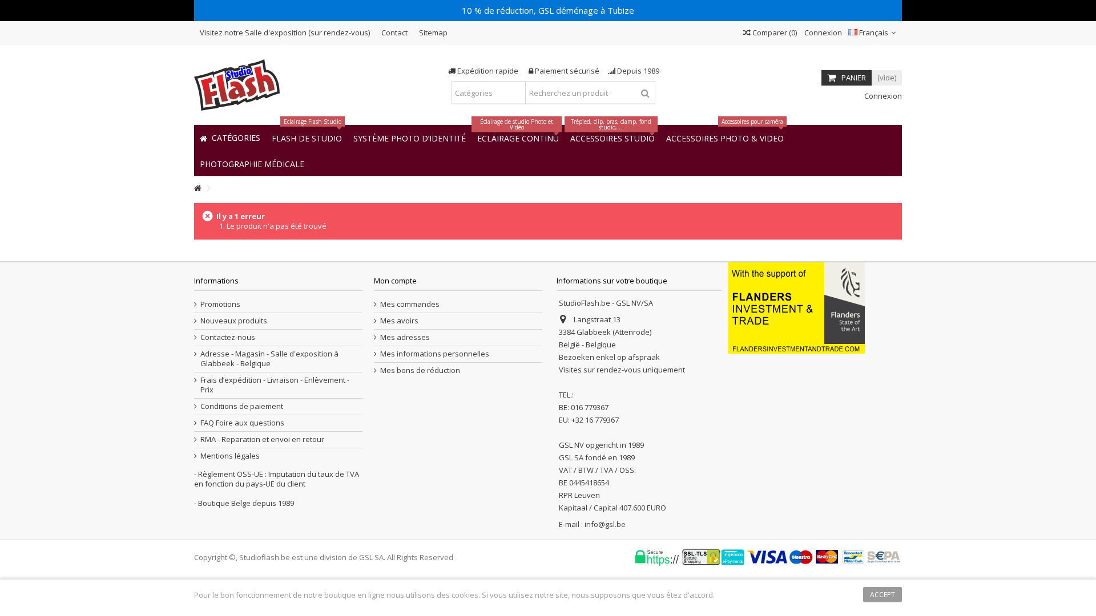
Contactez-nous (227, 337)
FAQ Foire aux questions (242, 423)
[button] (252, 163)
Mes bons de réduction (420, 370)
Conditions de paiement (241, 406)
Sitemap (433, 32)
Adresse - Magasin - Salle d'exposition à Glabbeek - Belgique (269, 358)
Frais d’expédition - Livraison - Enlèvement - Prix (274, 385)
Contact (394, 32)
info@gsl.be (605, 524)
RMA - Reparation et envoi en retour (262, 439)
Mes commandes (410, 304)
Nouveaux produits (233, 321)
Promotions (220, 304)
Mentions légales (230, 456)
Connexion (822, 32)
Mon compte (395, 280)
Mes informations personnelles (434, 354)
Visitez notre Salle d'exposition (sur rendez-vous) (285, 32)
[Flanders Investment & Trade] (796, 307)
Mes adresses (405, 337)
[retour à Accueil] (197, 188)
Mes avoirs (399, 321)
